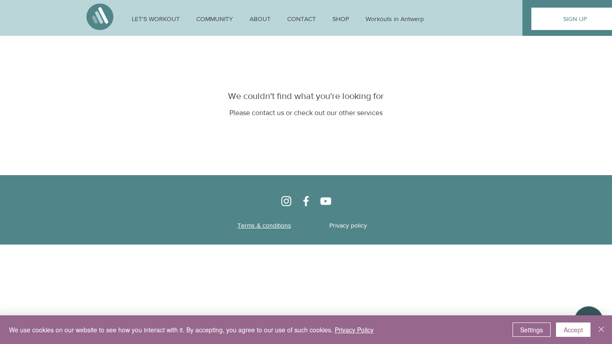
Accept (573, 329)
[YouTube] (325, 201)
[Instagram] (286, 201)
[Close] (601, 329)
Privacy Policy (354, 329)
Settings (531, 329)
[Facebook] (306, 201)
